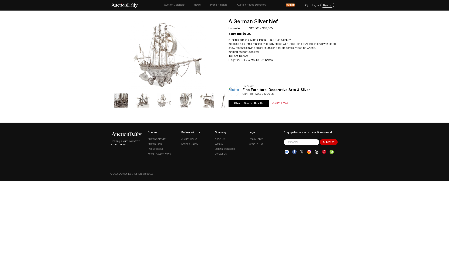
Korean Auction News (159, 154)
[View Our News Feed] (290, 5)
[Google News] (287, 152)
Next (225, 15)
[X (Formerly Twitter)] (302, 152)
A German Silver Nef (253, 22)
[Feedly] (332, 152)
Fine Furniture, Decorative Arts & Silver (276, 90)
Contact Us (221, 154)
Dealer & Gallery (189, 144)
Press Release (218, 5)
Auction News (155, 144)
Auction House (189, 139)
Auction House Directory (251, 5)
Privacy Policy (256, 139)
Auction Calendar (174, 5)
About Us (220, 139)
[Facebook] (294, 152)
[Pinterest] (324, 152)
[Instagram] (309, 152)
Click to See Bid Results (248, 103)
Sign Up (327, 5)
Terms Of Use (256, 144)
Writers (219, 144)
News (197, 5)
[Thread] (317, 152)
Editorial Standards (225, 149)
